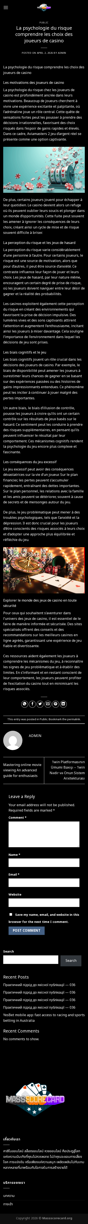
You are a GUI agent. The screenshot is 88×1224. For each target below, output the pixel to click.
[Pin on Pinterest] (55, 704)
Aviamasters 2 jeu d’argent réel (52, 133)
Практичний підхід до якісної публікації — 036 (39, 985)
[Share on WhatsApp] (24, 704)
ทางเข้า (8, 1204)
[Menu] (5, 7)
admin (62, 53)
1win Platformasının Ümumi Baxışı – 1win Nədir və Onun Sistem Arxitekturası (67, 770)
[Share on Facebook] (32, 704)
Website (15, 894)
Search (8, 951)
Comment (17, 817)
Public (44, 23)
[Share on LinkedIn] (63, 704)
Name (14, 855)
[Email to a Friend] (47, 704)
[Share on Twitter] (40, 704)
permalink (73, 719)
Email (14, 874)
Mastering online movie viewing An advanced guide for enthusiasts (22, 770)
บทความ (9, 1195)
